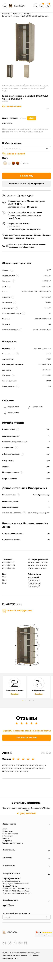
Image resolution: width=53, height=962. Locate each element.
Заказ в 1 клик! (16, 153)
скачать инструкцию (19, 610)
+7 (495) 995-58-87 (26, 813)
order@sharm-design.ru (11, 881)
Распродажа (7, 841)
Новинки (5, 838)
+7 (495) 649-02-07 (9, 889)
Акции (4, 829)
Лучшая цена (7, 831)
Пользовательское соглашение (14, 955)
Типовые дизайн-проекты (12, 843)
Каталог (16, 14)
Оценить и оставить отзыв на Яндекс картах (27, 731)
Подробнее (14, 694)
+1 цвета (24, 163)
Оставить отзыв (11, 106)
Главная (5, 14)
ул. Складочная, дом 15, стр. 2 (19, 893)
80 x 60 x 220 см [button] (12, 148)
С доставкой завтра (10, 833)
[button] (48, 7)
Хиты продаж (7, 836)
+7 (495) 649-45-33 (9, 891)
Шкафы (27, 14)
